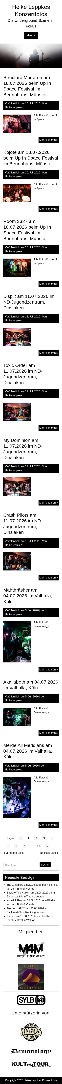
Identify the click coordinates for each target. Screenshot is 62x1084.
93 (38, 846)
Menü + (31, 35)
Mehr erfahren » (49, 140)
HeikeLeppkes (13, 107)
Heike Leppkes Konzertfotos (40, 1080)
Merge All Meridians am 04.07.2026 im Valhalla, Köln (27, 751)
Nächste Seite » (49, 852)
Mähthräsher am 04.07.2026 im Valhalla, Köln (27, 595)
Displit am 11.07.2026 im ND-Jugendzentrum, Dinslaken (29, 302)
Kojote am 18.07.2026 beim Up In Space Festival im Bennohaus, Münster (30, 158)
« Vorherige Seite (13, 852)
